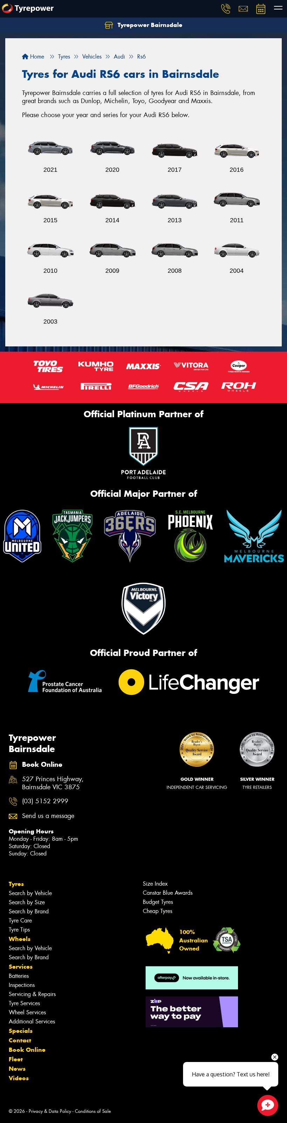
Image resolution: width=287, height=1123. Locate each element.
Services (21, 966)
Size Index (155, 883)
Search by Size (27, 902)
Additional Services (32, 1021)
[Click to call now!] (226, 9)
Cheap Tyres (157, 911)
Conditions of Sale (93, 1111)
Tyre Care (20, 920)
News (17, 1069)
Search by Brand (29, 911)
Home (36, 56)
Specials (21, 1031)
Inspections (22, 985)
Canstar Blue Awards (167, 893)
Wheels (19, 939)
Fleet (16, 1059)
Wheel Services (27, 1012)
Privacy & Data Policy (50, 1111)
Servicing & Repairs (32, 994)
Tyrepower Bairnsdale (149, 25)
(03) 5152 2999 (45, 801)
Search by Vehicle (30, 893)
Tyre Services (24, 1003)
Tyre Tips (19, 929)
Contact (20, 1040)
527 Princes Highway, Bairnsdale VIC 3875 (53, 783)
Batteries (19, 976)
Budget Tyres (158, 902)
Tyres (16, 884)
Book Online (27, 1050)
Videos (19, 1078)
